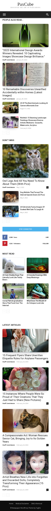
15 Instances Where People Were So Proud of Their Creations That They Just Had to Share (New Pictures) (23, 397)
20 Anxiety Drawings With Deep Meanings (37, 276)
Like (47, 237)
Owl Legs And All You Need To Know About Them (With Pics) (23, 182)
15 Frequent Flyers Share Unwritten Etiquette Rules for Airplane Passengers (25, 357)
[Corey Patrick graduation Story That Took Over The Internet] (13, 291)
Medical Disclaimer (22, 504)
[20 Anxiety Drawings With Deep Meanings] (38, 265)
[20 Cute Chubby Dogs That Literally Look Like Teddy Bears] (13, 265)
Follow (46, 243)
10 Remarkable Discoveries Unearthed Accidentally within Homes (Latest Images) (24, 92)
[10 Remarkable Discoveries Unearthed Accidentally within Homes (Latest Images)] (25, 74)
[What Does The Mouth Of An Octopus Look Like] (38, 291)
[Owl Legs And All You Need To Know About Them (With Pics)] (25, 161)
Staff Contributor (8, 60)
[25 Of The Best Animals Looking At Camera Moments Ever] (10, 107)
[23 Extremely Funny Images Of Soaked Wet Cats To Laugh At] (10, 211)
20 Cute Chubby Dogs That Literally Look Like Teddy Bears (12, 277)
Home (11, 504)
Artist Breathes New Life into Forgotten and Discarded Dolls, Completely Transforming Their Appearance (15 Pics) (25, 482)
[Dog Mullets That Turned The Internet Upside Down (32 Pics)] (10, 196)
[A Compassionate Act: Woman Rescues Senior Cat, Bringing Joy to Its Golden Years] (25, 420)
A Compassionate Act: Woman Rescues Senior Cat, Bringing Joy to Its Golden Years (25, 438)
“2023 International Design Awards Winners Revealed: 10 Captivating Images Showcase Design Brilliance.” (23, 53)
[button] (47, 14)
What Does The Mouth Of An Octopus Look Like (36, 302)
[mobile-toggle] (4, 14)
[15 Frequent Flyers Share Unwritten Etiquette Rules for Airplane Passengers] (25, 340)
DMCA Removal (36, 504)
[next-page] (8, 132)
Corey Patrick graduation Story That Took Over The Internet (12, 303)
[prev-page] (4, 132)
